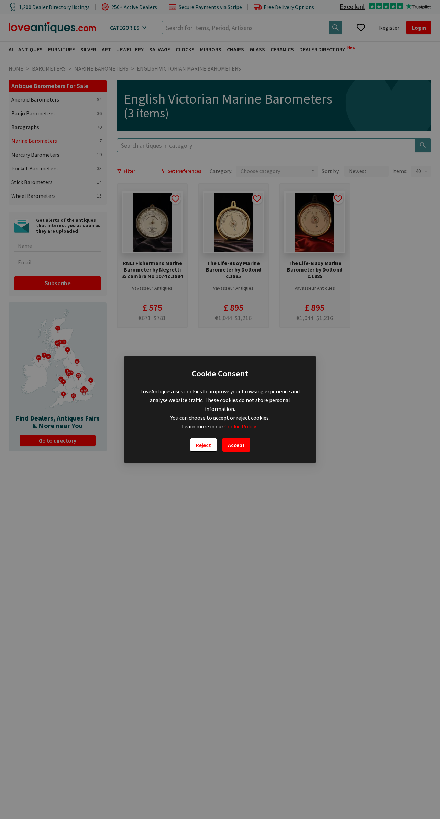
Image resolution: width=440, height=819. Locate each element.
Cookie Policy (240, 426)
